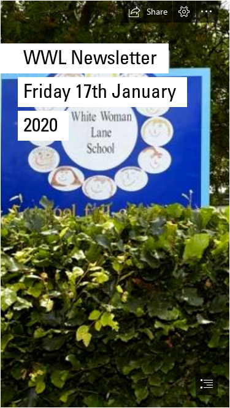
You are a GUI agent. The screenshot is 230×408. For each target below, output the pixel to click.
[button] (147, 12)
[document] (115, 204)
